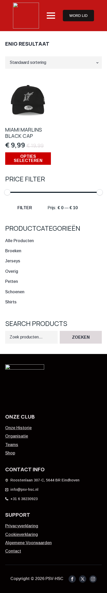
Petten (11, 281)
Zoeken (81, 337)
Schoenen (14, 292)
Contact (13, 551)
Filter (24, 208)
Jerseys (12, 261)
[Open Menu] (51, 15)
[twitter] (82, 579)
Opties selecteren (28, 158)
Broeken (13, 251)
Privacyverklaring (21, 526)
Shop (10, 453)
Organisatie (16, 436)
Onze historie (18, 428)
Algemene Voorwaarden (28, 543)
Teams (11, 444)
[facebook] (72, 579)
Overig (11, 271)
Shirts (11, 302)
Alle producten (19, 240)
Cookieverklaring (21, 534)
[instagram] (93, 579)
